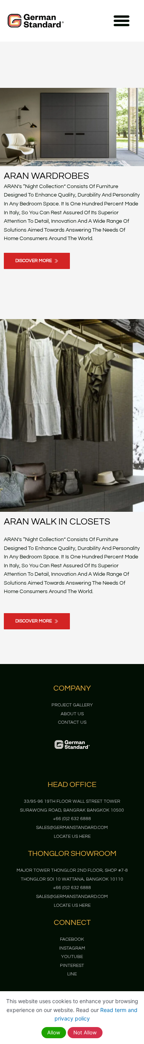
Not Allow (85, 1032)
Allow (53, 1032)
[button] (122, 21)
